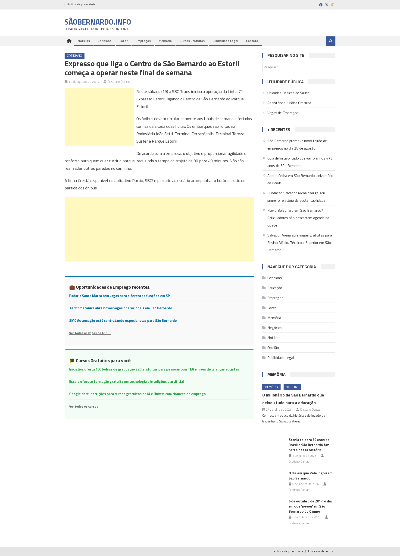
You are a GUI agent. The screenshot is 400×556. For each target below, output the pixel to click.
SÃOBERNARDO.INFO (98, 21)
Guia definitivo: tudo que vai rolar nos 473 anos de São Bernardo (299, 161)
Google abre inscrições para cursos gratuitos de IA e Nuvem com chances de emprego (137, 393)
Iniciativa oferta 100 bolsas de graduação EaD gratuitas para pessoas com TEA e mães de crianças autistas (154, 369)
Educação (274, 288)
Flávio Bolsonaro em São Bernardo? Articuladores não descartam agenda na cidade (298, 218)
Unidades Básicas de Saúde (288, 93)
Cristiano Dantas (119, 81)
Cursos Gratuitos (192, 40)
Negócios (274, 327)
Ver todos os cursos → (85, 406)
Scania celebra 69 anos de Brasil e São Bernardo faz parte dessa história (309, 445)
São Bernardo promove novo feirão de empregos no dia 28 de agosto (297, 144)
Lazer (123, 40)
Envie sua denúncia (320, 551)
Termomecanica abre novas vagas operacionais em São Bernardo (120, 308)
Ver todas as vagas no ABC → (90, 333)
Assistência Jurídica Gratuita (289, 102)
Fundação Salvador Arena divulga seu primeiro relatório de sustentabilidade (296, 196)
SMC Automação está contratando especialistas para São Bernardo (123, 320)
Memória (165, 40)
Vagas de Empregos (283, 112)
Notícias (84, 40)
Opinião (273, 347)
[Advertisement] (99, 117)
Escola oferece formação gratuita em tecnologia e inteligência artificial (126, 381)
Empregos (143, 40)
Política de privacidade (81, 4)
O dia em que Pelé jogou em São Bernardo (310, 475)
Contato (252, 40)
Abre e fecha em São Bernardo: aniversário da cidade (300, 179)
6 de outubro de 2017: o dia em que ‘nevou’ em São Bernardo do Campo (310, 506)
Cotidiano (105, 40)
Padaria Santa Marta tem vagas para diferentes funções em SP (119, 295)
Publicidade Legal (225, 40)
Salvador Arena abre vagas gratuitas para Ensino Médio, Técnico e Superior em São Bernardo (299, 242)
